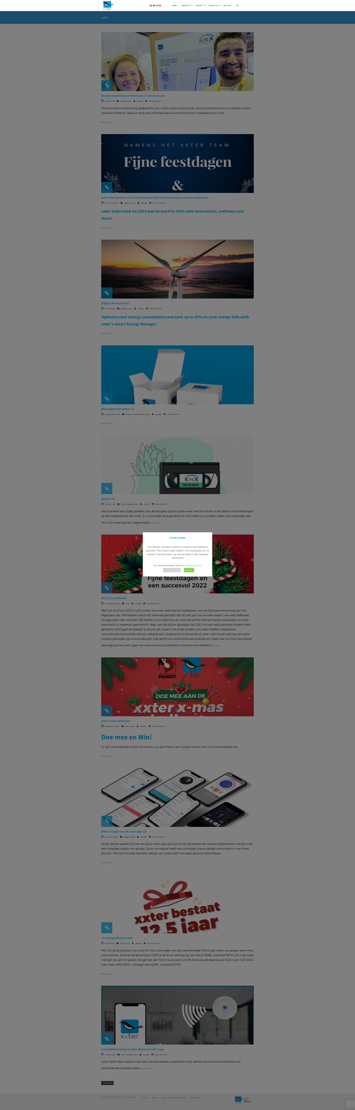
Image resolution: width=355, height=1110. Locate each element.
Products (186, 5)
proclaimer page (192, 565)
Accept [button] (189, 570)
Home (174, 5)
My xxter (227, 5)
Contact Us (213, 5)
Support (199, 5)
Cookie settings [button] (172, 570)
